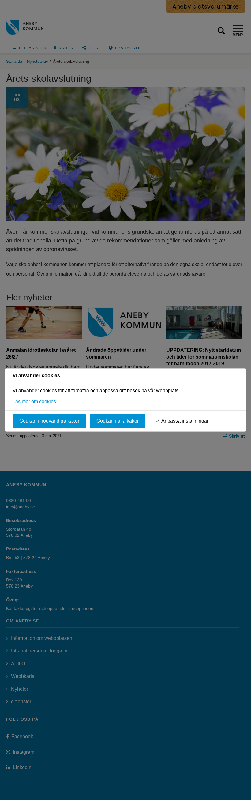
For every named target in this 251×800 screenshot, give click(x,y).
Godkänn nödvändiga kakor (49, 420)
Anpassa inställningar (184, 420)
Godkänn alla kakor (117, 420)
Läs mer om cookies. (35, 401)
